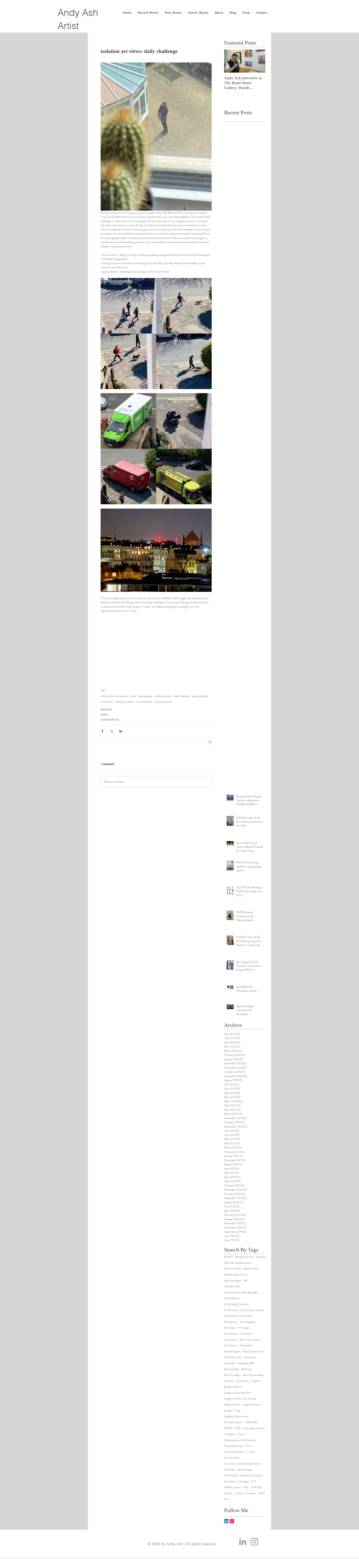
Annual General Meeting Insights (241, 1292)
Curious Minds (231, 1457)
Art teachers (230, 1339)
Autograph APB (245, 1363)
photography (145, 696)
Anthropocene (231, 1298)
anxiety (104, 714)
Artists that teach (233, 1357)
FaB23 (261, 1493)
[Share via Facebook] (102, 731)
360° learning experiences (238, 1263)
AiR (245, 1280)
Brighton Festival (251, 1404)
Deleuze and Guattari (251, 1475)
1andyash (260, 1257)
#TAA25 (228, 1257)
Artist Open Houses (250, 1339)
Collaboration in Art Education (240, 1440)
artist (133, 696)
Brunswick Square (233, 1422)
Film (226, 1499)
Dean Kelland (231, 1475)
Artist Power (230, 1345)
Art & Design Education (236, 1304)
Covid (248, 1446)
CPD (237, 1428)
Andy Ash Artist (232, 1286)
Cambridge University (253, 1428)
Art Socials (229, 1327)
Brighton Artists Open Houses (240, 1398)
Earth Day (256, 1487)
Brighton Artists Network (237, 1393)
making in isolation (124, 701)
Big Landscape (231, 1369)
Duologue (244, 1481)
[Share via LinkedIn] (120, 731)
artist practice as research (114, 696)
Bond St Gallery (232, 1375)
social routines (144, 701)
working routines (163, 701)
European (251, 1493)
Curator (251, 1452)
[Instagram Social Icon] (232, 1521)
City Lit (241, 1434)
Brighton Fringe (232, 1410)
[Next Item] (259, 61)
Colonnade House (233, 1446)
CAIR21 (228, 1428)
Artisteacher (246, 1345)
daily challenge (181, 696)
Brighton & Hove (233, 1387)
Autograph (229, 1363)
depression (106, 709)
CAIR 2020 (251, 1422)
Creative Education (234, 1452)
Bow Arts (229, 1381)
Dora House (230, 1481)
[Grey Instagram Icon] (254, 1542)
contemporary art (110, 719)
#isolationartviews (244, 1257)
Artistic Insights (232, 1351)
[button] (219, 12)
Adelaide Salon (251, 1268)
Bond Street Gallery (253, 1375)
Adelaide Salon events (235, 1274)
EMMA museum (232, 1487)
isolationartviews (163, 696)
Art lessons (246, 1333)
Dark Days (229, 1469)
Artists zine (250, 1357)
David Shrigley (244, 1469)
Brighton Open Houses (236, 1416)
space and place (200, 696)
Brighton (256, 1381)
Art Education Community (238, 1316)
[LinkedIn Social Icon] (226, 1521)
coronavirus (107, 701)
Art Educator (231, 1322)
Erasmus (239, 1493)
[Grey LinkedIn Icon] (243, 1542)
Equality (228, 1493)
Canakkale (229, 1434)
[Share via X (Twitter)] (111, 731)
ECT (253, 1481)
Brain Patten (242, 1381)
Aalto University (232, 1268)
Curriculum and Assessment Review (242, 1463)
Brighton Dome (232, 1404)
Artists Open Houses (254, 1351)
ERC (246, 1487)
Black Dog (246, 1369)
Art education (231, 1333)
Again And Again (232, 1280)
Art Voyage (243, 1327)
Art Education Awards (252, 1310)
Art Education (231, 1310)
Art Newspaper (248, 1322)
